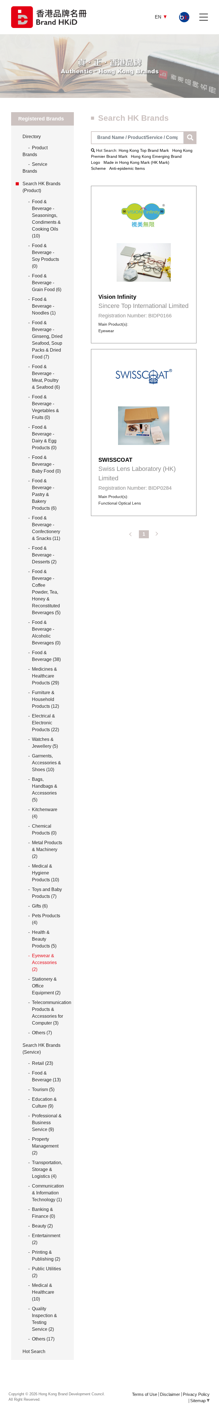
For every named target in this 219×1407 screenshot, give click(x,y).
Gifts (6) (40, 906)
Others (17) (43, 1339)
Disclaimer (170, 1394)
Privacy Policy (196, 1394)
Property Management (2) (45, 1146)
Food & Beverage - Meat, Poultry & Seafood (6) (46, 377)
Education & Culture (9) (44, 1102)
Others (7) (42, 1032)
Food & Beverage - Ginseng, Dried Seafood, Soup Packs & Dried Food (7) (47, 339)
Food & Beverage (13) (46, 1076)
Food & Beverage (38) (46, 656)
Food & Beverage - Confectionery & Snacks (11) (46, 528)
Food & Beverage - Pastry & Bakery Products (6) (44, 494)
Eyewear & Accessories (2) (44, 962)
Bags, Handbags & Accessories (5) (44, 789)
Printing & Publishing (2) (46, 1255)
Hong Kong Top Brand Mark (144, 150)
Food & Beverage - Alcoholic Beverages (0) (46, 632)
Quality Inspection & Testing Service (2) (44, 1319)
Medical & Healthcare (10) (43, 1292)
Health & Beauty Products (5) (44, 939)
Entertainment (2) (46, 1239)
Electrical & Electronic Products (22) (45, 722)
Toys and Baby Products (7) (47, 893)
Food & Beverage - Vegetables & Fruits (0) (45, 407)
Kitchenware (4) (44, 813)
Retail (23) (42, 1063)
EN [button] (159, 17)
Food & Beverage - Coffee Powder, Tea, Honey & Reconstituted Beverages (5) (46, 592)
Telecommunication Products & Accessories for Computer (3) (51, 1012)
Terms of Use (144, 1394)
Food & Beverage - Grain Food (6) (46, 282)
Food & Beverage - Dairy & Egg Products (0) (44, 437)
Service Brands (35, 168)
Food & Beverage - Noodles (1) (44, 306)
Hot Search (34, 1351)
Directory (32, 136)
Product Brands (35, 151)
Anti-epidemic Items (127, 168)
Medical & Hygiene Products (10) (45, 873)
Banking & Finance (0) (43, 1213)
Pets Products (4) (46, 919)
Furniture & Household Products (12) (45, 699)
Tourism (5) (43, 1089)
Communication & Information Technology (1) (48, 1193)
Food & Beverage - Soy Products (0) (45, 256)
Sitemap (198, 1400)
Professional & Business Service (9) (47, 1122)
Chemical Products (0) (44, 829)
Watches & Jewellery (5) (45, 743)
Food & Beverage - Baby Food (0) (46, 464)
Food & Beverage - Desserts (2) (44, 555)
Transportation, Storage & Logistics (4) (47, 1169)
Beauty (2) (42, 1225)
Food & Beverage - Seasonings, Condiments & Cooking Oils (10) (46, 218)
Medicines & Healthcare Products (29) (45, 676)
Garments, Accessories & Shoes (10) (46, 762)
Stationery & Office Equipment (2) (46, 986)
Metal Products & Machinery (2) (47, 849)
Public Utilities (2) (46, 1272)
